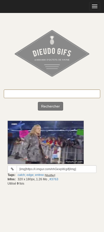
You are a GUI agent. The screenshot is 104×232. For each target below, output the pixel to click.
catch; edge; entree (31, 175)
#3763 (53, 179)
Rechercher (50, 106)
